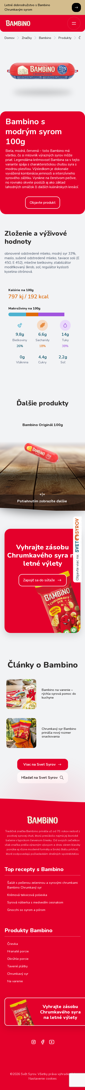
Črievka (12, 944)
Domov (10, 38)
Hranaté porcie (18, 951)
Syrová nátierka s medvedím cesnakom (35, 902)
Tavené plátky (17, 966)
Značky (27, 38)
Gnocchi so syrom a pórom (26, 910)
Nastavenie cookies (43, 1078)
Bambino (45, 38)
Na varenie (15, 981)
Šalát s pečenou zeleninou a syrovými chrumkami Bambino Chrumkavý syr (42, 885)
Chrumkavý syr (17, 974)
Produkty (64, 38)
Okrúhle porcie (18, 959)
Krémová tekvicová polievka (27, 895)
